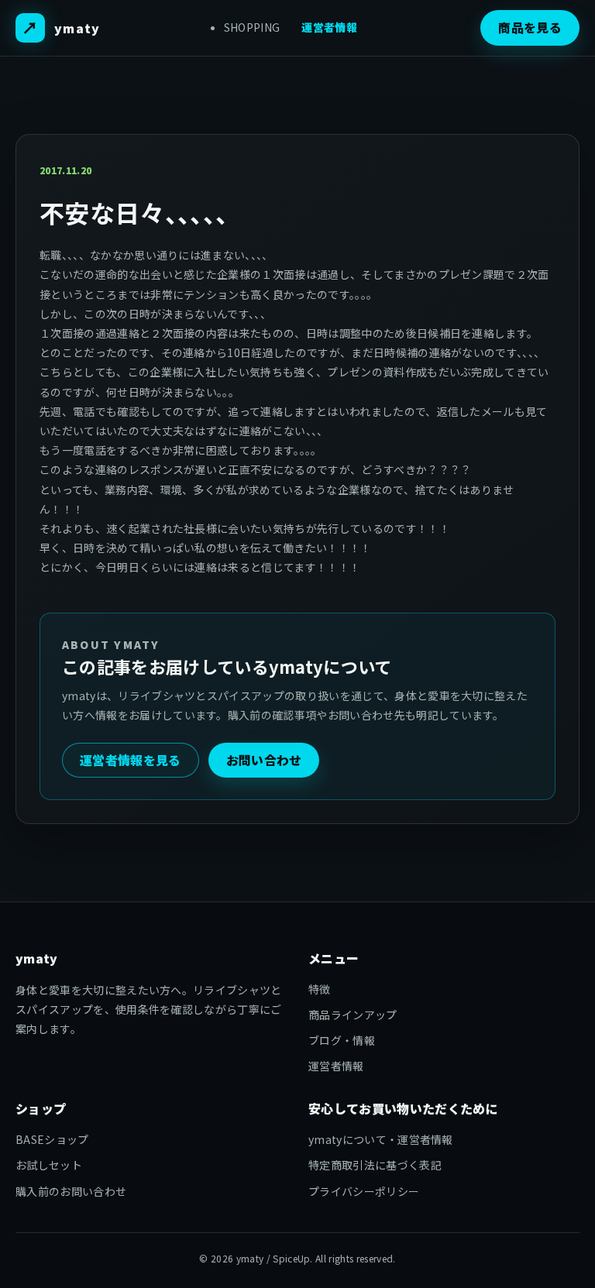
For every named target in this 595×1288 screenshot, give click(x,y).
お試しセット (48, 1165)
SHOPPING (252, 27)
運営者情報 (329, 27)
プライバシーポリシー (363, 1191)
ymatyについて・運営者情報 (380, 1139)
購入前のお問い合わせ (70, 1191)
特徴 (319, 989)
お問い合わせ (264, 759)
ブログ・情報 (341, 1040)
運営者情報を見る (130, 759)
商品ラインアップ (352, 1014)
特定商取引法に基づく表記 (375, 1165)
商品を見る (530, 27)
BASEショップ (52, 1139)
